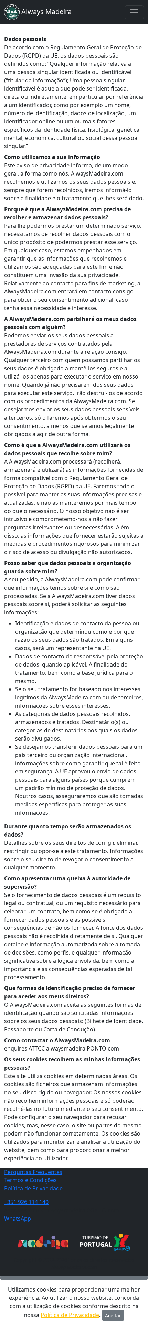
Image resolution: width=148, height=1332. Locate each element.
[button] (74, 1278)
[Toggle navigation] (134, 12)
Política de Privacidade (33, 1188)
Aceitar (113, 1315)
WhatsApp (17, 1218)
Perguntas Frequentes (33, 1172)
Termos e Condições (30, 1180)
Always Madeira (46, 11)
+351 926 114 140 (26, 1202)
